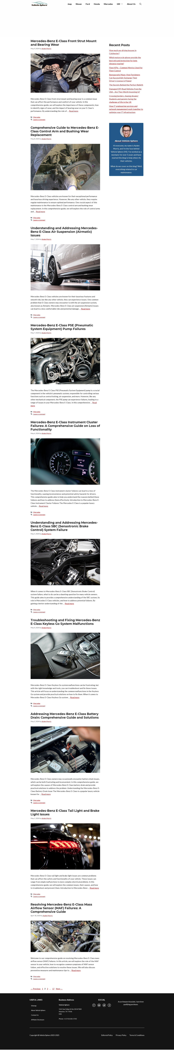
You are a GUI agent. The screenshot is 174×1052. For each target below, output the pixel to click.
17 (53, 989)
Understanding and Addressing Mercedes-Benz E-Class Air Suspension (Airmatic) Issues (64, 231)
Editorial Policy (107, 1035)
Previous (35, 989)
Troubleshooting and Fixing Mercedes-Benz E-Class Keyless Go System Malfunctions (65, 622)
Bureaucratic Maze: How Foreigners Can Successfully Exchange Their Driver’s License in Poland (124, 78)
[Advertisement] (87, 23)
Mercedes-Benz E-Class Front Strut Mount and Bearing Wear (63, 43)
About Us (131, 4)
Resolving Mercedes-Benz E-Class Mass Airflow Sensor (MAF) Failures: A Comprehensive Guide (61, 908)
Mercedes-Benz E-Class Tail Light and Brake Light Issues (65, 812)
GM (118, 4)
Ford (88, 4)
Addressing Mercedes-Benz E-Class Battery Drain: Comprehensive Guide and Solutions (65, 715)
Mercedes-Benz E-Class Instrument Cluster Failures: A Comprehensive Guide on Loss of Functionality (65, 425)
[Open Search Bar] (140, 4)
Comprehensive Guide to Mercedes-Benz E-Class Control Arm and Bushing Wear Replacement (65, 131)
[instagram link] (93, 1005)
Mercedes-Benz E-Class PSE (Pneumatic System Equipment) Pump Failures (62, 327)
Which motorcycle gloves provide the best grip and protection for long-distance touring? (125, 60)
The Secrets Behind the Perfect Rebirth (126, 85)
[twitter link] (104, 1005)
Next (59, 989)
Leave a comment (39, 119)
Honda (97, 4)
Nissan (79, 4)
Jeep (70, 4)
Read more (73, 111)
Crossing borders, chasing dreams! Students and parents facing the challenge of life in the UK (123, 99)
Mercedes (108, 4)
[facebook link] (109, 1005)
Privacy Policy (121, 1035)
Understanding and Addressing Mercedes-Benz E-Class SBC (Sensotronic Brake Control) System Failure (64, 526)
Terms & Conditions (136, 1035)
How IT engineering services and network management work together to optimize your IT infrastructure (126, 109)
